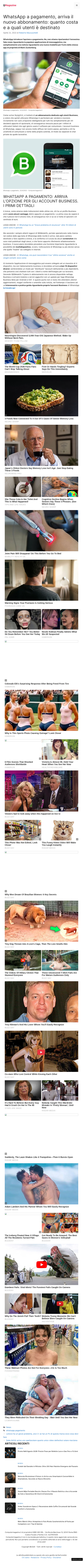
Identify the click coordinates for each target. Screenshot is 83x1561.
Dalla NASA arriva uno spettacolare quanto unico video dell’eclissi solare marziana (41, 1440)
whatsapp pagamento (15, 1430)
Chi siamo (25, 1557)
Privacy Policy (46, 1557)
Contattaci (57, 1547)
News (8, 1427)
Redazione (35, 1557)
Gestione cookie (77, 1559)
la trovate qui (9, 288)
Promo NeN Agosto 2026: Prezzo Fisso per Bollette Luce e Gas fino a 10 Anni (48, 1451)
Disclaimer (57, 1557)
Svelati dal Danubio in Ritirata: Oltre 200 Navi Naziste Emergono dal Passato (48, 1466)
